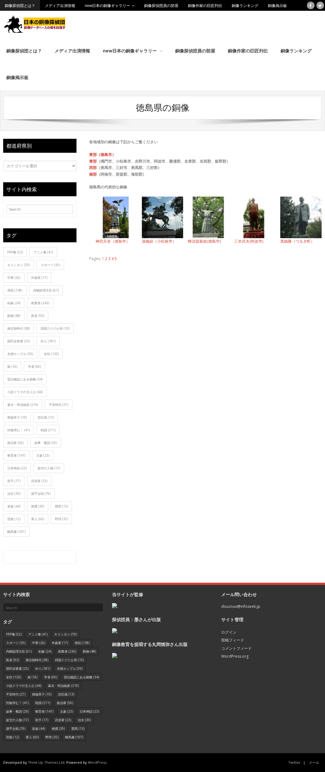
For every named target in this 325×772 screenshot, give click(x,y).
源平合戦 (40, 493)
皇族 (13, 506)
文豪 (42, 455)
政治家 (15, 442)
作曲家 (39, 277)
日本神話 (17, 468)
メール (314, 762)
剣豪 (13, 303)
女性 (51, 354)
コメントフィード (236, 648)
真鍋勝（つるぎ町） (297, 241)
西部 (93, 167)
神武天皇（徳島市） (113, 241)
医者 (37, 315)
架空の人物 (48, 468)
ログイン (228, 632)
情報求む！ (18, 430)
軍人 (37, 519)
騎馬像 (16, 531)
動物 (13, 315)
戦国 (48, 430)
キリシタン (18, 265)
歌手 (13, 481)
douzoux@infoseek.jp (240, 606)
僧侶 (14, 290)
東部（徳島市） (102, 154)
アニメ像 (43, 252)
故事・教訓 (45, 442)
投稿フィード (232, 640)
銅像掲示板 (277, 5)
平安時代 (58, 404)
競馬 (61, 506)
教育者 (16, 455)
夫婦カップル (20, 354)
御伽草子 (17, 417)
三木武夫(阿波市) (248, 241)
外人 (48, 341)
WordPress (97, 762)
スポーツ (50, 265)
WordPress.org (235, 656)
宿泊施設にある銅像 (25, 379)
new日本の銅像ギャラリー (107, 5)
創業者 (40, 303)
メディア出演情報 (60, 5)
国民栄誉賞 (18, 341)
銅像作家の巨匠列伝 (205, 5)
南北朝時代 (18, 328)
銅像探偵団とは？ (20, 5)
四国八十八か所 (55, 328)
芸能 (13, 519)
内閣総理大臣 (46, 290)
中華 (13, 277)
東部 (93, 161)
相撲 (37, 506)
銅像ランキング (245, 5)
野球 (61, 519)
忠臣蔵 (45, 417)
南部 (93, 174)
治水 (13, 493)
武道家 (39, 481)
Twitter (294, 762)
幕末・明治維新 (22, 404)
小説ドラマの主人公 (25, 392)
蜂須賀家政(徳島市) (204, 241)
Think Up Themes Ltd (46, 762)
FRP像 (15, 252)
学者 (34, 366)
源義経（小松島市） (159, 241)
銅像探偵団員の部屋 (161, 5)
